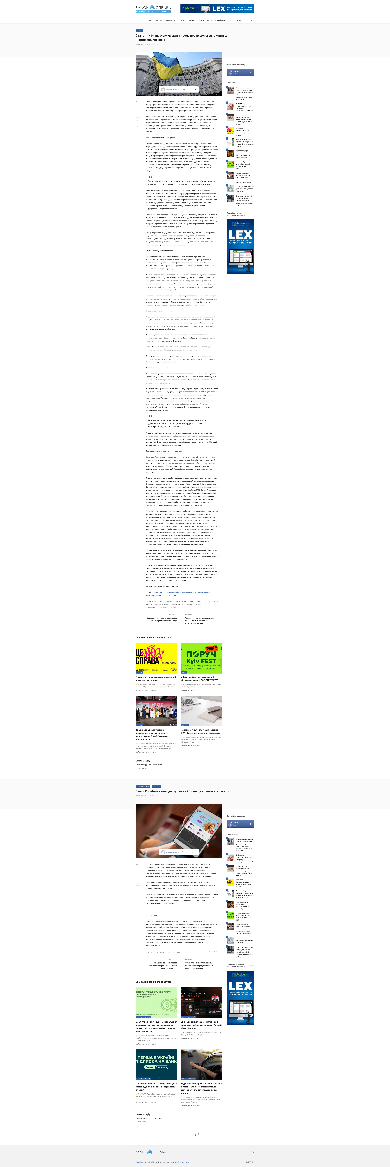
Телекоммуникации (174, 952)
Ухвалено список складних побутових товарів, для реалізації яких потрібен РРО (162, 965)
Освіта (209, 20)
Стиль (239, 20)
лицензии (149, 604)
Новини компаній (143, 786)
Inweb (167, 1162)
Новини (148, 20)
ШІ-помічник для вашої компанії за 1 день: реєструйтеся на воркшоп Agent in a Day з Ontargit (201, 1025)
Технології (156, 786)
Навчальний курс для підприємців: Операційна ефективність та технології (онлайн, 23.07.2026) (245, 143)
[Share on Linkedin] (138, 126)
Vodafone (149, 952)
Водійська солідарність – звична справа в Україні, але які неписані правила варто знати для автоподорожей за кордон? (201, 1088)
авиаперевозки (151, 601)
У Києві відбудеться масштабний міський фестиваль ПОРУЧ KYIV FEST (199, 679)
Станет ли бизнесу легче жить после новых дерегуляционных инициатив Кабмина (199, 965)
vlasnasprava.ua (173, 89)
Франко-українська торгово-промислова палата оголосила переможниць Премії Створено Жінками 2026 (152, 735)
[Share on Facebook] (138, 115)
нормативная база (177, 604)
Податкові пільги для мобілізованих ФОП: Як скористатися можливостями (200, 731)
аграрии (169, 601)
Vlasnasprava (142, 690)
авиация (161, 601)
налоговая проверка (161, 604)
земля (192, 601)
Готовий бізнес (220, 20)
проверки (198, 604)
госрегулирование (181, 601)
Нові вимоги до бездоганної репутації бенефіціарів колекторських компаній (244, 107)
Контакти (250, 1162)
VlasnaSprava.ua (141, 1162)
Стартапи (158, 20)
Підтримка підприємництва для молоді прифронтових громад (156, 679)
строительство (163, 607)
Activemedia (184, 1162)
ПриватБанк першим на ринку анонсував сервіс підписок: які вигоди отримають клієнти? (156, 1086)
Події (184, 672)
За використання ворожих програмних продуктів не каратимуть (245, 189)
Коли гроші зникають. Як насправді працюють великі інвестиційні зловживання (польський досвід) (244, 200)
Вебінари (200, 20)
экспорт (173, 607)
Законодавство (172, 20)
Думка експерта (187, 20)
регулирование (150, 607)
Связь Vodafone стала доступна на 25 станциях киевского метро (161, 619)
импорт (199, 601)
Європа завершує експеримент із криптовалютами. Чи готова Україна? (243, 154)
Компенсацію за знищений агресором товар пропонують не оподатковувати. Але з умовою (244, 119)
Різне (231, 20)
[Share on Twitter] (138, 121)
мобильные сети (160, 952)
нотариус (189, 604)
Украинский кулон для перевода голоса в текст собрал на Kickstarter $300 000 (199, 621)
